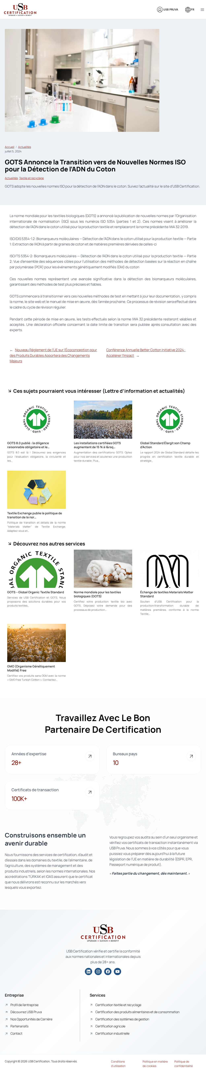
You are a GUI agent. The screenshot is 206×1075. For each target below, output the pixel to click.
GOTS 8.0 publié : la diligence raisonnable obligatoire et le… (28, 445)
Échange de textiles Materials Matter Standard (166, 594)
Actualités (24, 147)
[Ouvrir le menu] (202, 9)
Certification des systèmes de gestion (122, 1019)
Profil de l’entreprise (24, 1005)
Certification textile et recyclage (118, 1005)
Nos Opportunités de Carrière (31, 1019)
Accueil (9, 147)
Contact (16, 1033)
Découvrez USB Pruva (26, 1012)
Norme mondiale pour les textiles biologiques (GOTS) (97, 594)
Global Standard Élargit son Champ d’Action (165, 445)
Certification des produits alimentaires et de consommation (137, 1012)
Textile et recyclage (31, 178)
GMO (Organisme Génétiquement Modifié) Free (31, 668)
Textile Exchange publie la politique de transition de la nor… (34, 515)
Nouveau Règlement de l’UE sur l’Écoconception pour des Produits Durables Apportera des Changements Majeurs (53, 355)
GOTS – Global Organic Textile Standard (35, 592)
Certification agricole (110, 1026)
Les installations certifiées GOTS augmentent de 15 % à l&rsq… (97, 445)
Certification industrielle (112, 1033)
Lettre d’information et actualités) (145, 390)
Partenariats (19, 1026)
